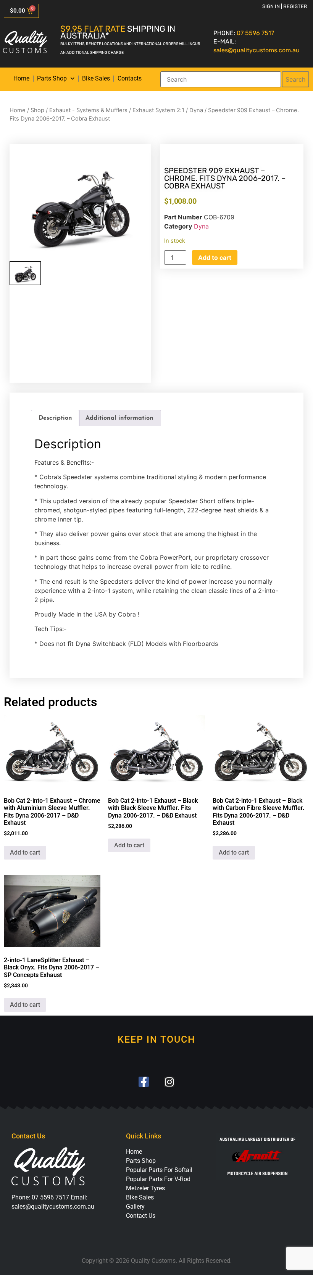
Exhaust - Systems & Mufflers (88, 110)
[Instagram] (169, 1082)
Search (295, 79)
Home (21, 78)
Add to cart (214, 257)
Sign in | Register (284, 6)
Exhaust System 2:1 (158, 110)
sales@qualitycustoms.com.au (256, 50)
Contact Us (140, 1215)
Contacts (130, 78)
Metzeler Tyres (145, 1188)
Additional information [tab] (119, 418)
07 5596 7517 (255, 33)
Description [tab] (55, 418)
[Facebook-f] (144, 1082)
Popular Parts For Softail (159, 1170)
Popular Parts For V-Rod (158, 1179)
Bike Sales (96, 78)
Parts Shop (52, 78)
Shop (37, 110)
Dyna (196, 110)
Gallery (135, 1206)
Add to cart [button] (25, 852)
